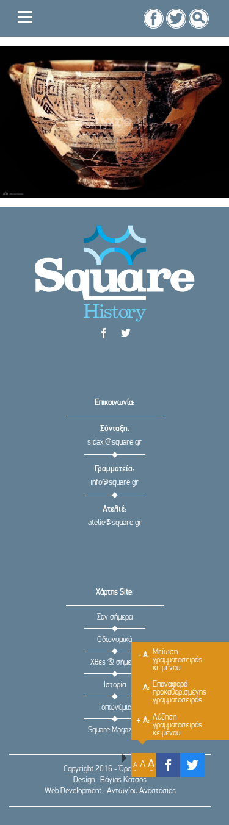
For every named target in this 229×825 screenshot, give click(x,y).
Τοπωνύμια (114, 708)
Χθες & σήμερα (114, 662)
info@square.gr (114, 483)
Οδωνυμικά (114, 640)
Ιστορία (115, 685)
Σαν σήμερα (115, 617)
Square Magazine (114, 730)
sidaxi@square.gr (114, 442)
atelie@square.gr (115, 523)
